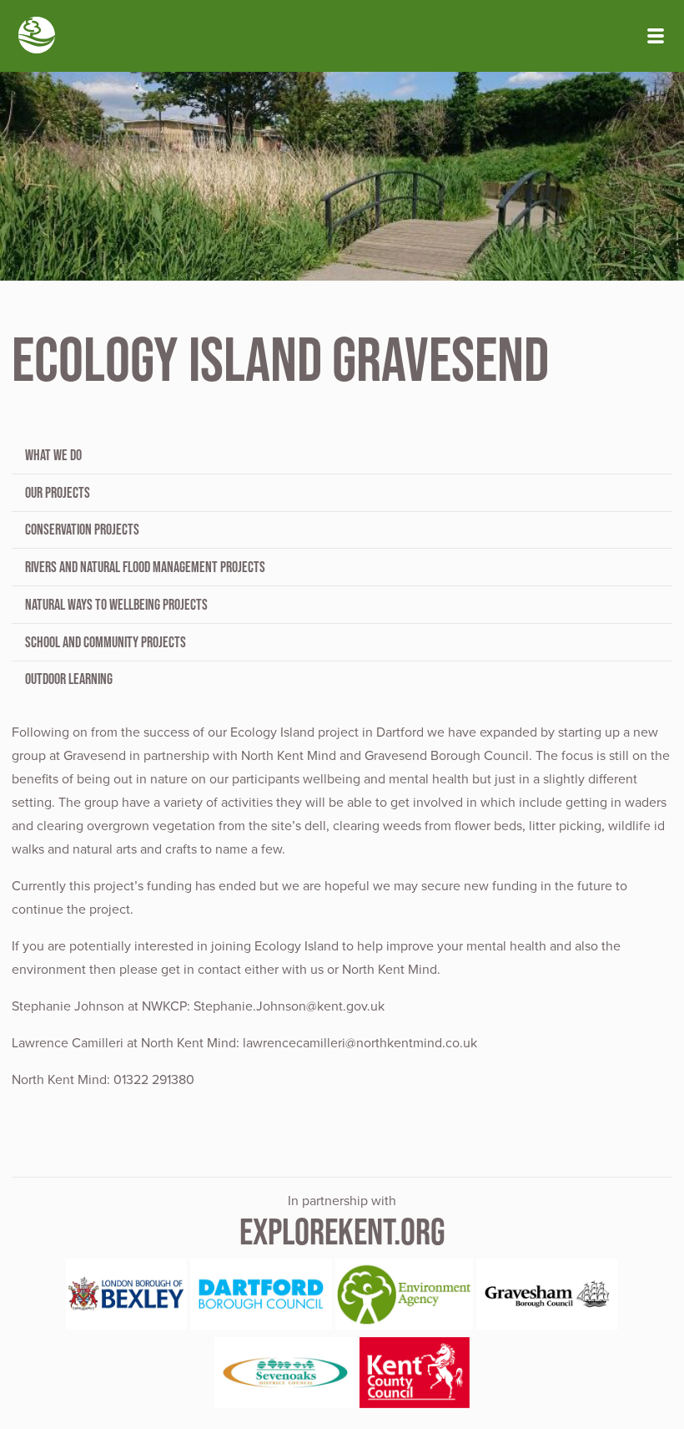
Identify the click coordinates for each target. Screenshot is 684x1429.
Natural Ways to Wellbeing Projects (116, 604)
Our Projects (57, 492)
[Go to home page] (36, 37)
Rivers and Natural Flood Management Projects (145, 567)
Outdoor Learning (69, 679)
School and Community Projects (105, 642)
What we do (53, 455)
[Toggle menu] (655, 36)
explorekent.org (342, 1231)
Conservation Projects (82, 529)
